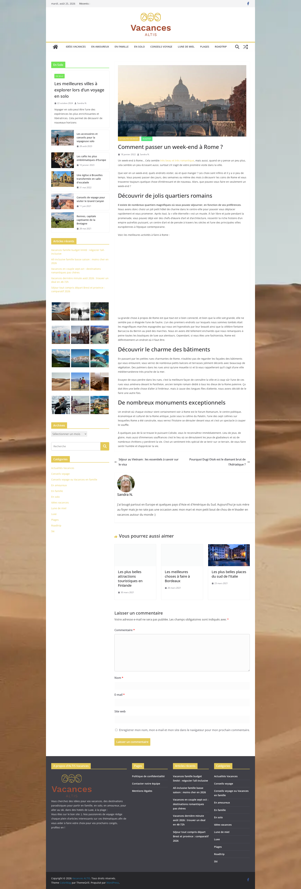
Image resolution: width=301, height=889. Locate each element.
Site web (120, 711)
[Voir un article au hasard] (245, 47)
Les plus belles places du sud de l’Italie (229, 574)
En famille (122, 46)
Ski (53, 531)
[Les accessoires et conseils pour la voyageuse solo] (62, 140)
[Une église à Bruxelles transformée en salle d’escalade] (62, 181)
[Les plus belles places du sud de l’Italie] (229, 547)
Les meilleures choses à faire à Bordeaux (177, 576)
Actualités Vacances (128, 139)
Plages (204, 46)
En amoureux (100, 46)
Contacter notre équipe (146, 783)
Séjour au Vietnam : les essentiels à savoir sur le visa (149, 461)
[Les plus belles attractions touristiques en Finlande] (135, 547)
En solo (139, 46)
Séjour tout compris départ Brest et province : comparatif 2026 (191, 836)
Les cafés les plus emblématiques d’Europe (91, 158)
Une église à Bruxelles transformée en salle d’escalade (90, 178)
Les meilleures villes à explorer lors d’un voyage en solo (79, 90)
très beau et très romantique (177, 160)
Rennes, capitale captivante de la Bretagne (86, 220)
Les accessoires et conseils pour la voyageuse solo (87, 137)
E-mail (119, 695)
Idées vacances (76, 46)
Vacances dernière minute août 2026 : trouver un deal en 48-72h (189, 820)
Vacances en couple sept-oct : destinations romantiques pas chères (190, 804)
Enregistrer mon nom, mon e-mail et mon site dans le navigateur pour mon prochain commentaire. (184, 730)
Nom (118, 678)
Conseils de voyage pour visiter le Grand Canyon (91, 199)
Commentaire (124, 630)
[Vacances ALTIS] (55, 47)
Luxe (54, 514)
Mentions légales (142, 791)
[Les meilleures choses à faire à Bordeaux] (182, 547)
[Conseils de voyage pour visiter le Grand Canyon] (62, 201)
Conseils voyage (161, 46)
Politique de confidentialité (148, 776)
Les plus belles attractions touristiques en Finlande (130, 578)
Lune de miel (186, 46)
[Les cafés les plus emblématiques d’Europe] (62, 160)
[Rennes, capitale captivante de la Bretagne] (62, 222)
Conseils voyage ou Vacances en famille (74, 479)
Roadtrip (221, 46)
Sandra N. (144, 154)
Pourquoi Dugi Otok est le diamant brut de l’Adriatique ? (217, 461)
